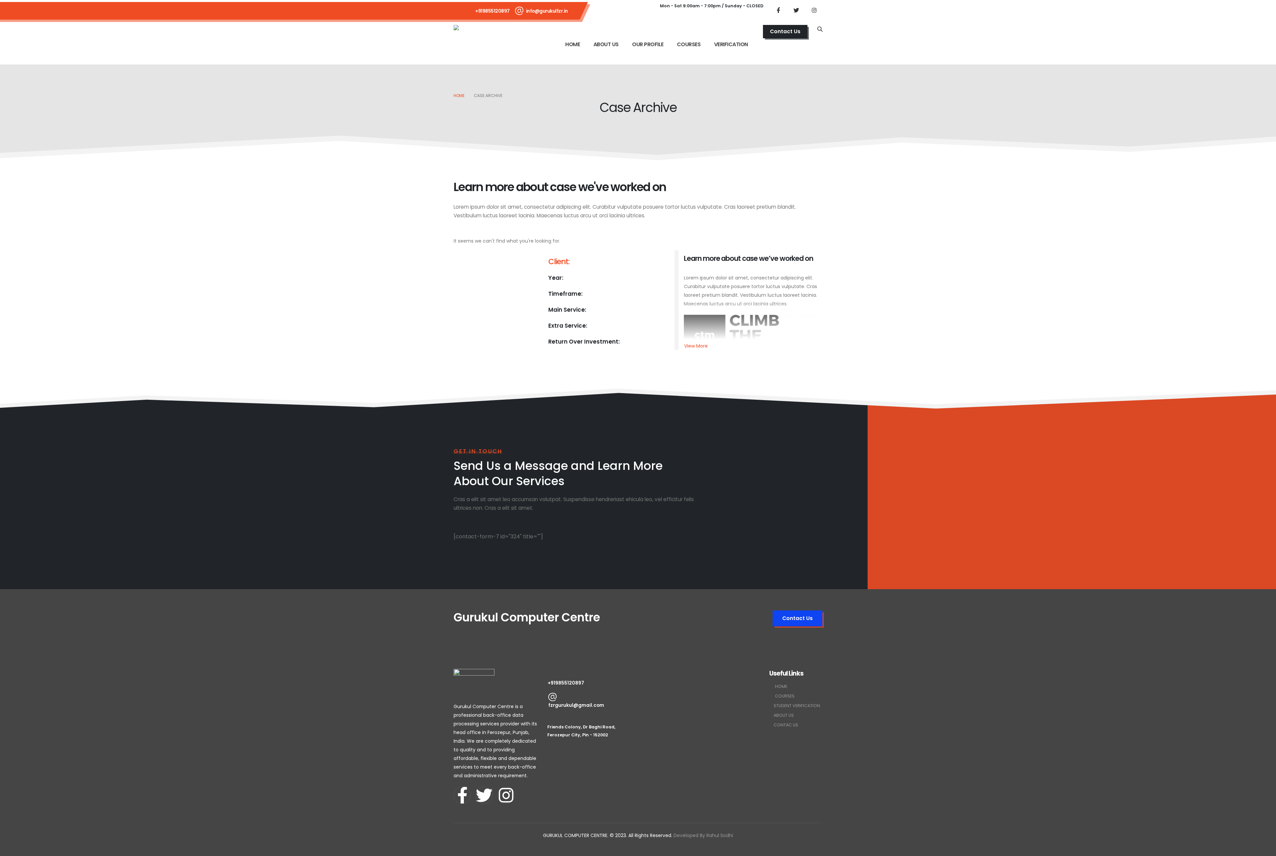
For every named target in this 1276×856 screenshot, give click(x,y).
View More (696, 346)
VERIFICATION (731, 44)
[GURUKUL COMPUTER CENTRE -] (475, 33)
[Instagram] (814, 10)
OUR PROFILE (648, 44)
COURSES (689, 44)
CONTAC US (786, 725)
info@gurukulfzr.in (547, 11)
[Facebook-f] (462, 795)
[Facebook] (778, 10)
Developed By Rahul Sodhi (703, 835)
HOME (572, 44)
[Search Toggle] (819, 29)
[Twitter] (796, 10)
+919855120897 (492, 11)
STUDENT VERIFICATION (797, 705)
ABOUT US (606, 44)
